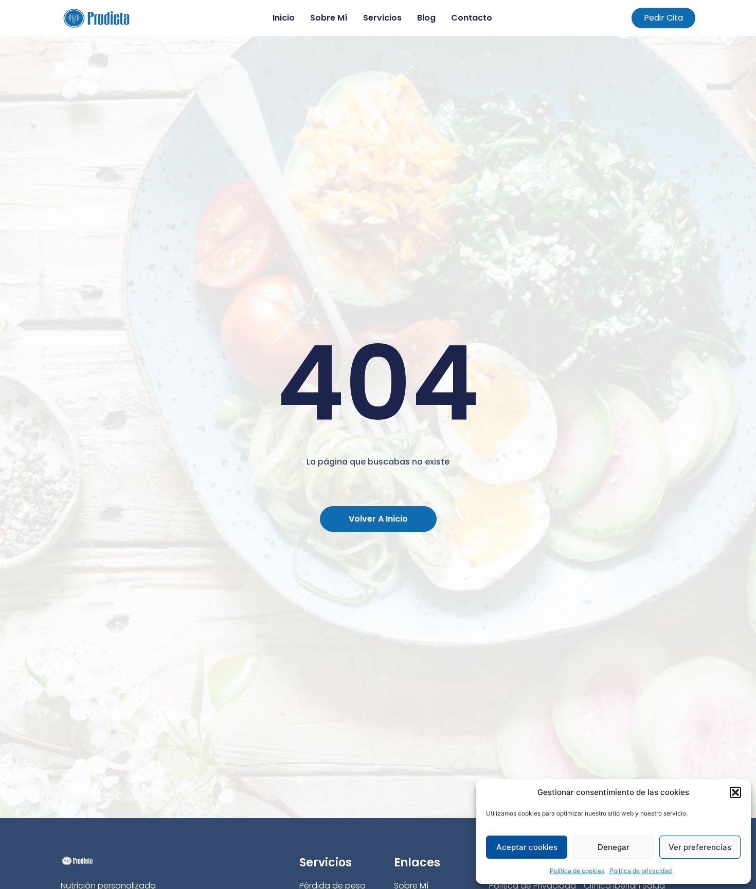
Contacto (471, 18)
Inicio (284, 18)
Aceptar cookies (526, 847)
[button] (735, 792)
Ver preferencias (700, 847)
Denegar (613, 847)
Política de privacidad (640, 871)
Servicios (382, 18)
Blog (426, 18)
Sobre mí (329, 18)
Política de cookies (577, 871)
